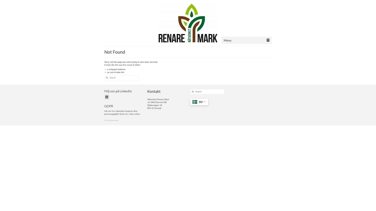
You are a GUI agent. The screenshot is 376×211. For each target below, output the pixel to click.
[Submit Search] (106, 77)
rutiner (137, 114)
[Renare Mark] (188, 23)
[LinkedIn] (107, 97)
